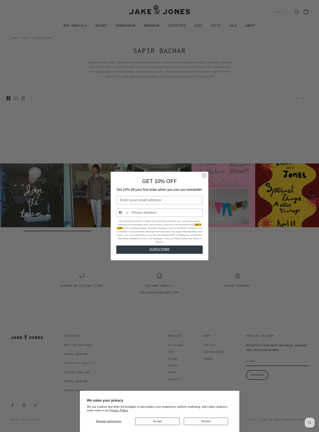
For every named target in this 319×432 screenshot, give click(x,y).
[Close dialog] (204, 175)
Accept (157, 421)
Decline (205, 421)
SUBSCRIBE (159, 249)
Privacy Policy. (119, 410)
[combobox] (123, 213)
